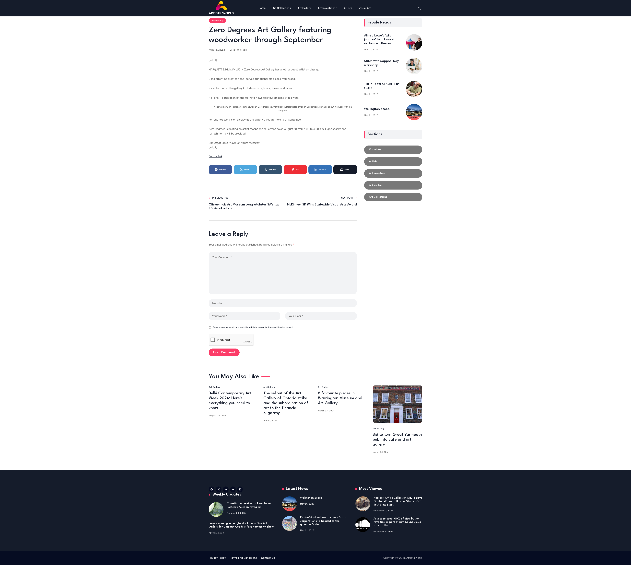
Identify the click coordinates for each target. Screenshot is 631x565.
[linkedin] (226, 489)
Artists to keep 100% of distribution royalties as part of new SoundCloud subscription (397, 522)
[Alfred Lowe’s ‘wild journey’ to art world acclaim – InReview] (414, 42)
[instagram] (240, 489)
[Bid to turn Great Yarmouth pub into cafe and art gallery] (397, 404)
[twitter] (219, 489)
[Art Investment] (393, 173)
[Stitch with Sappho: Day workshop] (414, 66)
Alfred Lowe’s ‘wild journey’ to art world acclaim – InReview (379, 39)
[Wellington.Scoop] (414, 112)
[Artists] (393, 161)
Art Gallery (217, 20)
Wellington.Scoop (377, 109)
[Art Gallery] (393, 185)
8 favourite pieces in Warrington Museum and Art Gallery (340, 398)
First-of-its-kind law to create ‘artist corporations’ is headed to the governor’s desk (323, 521)
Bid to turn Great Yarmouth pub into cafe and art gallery (397, 440)
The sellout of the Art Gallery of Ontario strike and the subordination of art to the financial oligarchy (285, 403)
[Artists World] (221, 7)
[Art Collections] (393, 197)
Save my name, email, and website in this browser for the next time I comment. (253, 327)
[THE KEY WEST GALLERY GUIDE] (414, 89)
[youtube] (233, 489)
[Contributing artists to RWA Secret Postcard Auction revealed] (216, 509)
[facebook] (211, 489)
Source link (215, 156)
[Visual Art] (393, 150)
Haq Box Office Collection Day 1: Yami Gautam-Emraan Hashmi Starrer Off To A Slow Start (398, 501)
